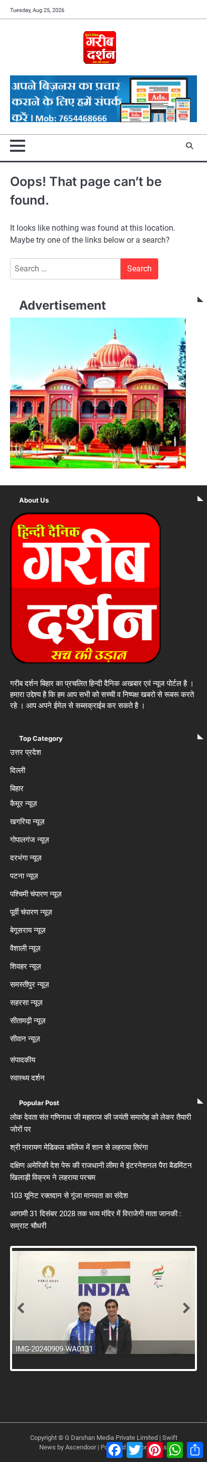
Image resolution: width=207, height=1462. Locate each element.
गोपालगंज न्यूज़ (29, 839)
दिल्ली (17, 770)
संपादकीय (22, 1059)
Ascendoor (80, 1447)
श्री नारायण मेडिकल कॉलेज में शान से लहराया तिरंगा (79, 1147)
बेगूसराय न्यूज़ (28, 930)
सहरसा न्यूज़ (26, 1002)
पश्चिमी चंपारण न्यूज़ (36, 894)
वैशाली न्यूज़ (25, 948)
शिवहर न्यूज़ (25, 966)
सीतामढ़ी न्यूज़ (28, 1020)
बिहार (17, 788)
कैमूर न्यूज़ (23, 803)
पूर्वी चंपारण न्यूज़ (31, 912)
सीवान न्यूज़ (25, 1038)
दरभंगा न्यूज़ (26, 857)
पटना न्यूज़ (24, 876)
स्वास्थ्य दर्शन (27, 1078)
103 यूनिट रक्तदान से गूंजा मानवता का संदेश (69, 1195)
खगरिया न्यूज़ (27, 821)
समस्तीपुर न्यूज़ (29, 984)
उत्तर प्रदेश (25, 752)
